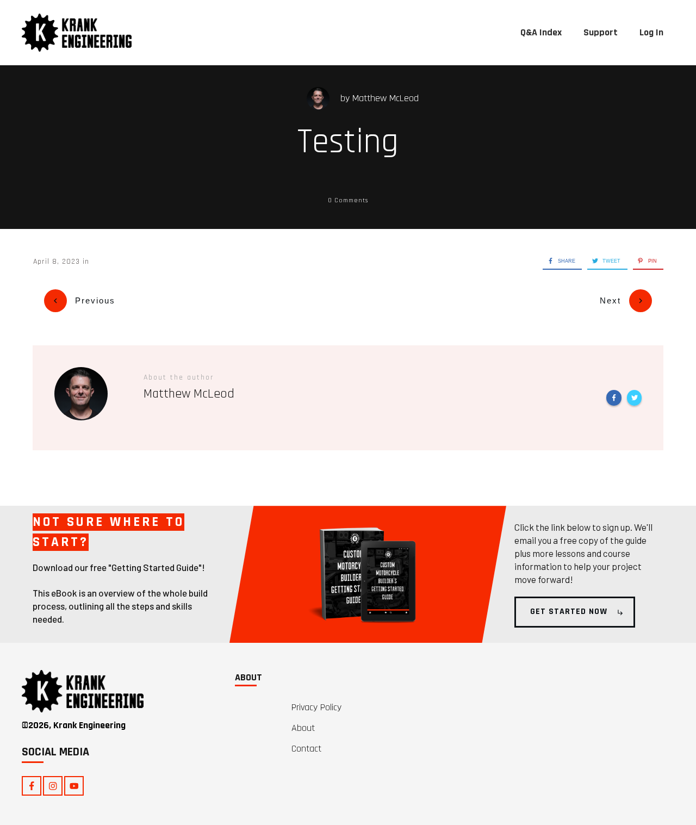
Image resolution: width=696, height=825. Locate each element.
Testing (348, 142)
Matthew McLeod (385, 98)
